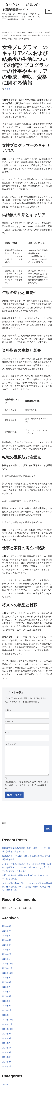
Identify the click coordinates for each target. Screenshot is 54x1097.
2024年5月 (7, 1052)
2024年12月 (7, 1020)
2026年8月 (7, 926)
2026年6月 (7, 935)
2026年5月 (7, 940)
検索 (4, 823)
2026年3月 (7, 949)
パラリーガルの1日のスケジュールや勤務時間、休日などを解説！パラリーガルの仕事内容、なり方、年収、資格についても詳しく (26, 867)
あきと (8, 89)
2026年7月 (7, 931)
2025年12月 (7, 963)
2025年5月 (7, 996)
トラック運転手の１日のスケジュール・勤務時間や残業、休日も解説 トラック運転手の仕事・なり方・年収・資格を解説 (27, 886)
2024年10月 (7, 1029)
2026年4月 (7, 945)
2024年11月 (7, 1024)
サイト (8, 733)
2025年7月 (7, 987)
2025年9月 (7, 977)
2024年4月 (7, 1057)
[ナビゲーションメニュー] (48, 11)
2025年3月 (7, 1005)
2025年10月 (7, 973)
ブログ (5, 1084)
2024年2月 (7, 1066)
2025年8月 (7, 982)
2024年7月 (7, 1043)
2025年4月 (7, 1001)
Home (4, 32)
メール (9, 721)
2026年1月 (7, 959)
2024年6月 (7, 1048)
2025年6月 (7, 991)
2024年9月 (7, 1034)
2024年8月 (7, 1038)
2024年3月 (7, 1062)
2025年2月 (7, 1010)
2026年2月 (7, 954)
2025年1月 (7, 1015)
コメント (10, 744)
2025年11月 (7, 968)
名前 (8, 710)
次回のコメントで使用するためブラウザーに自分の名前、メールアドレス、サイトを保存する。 (26, 785)
